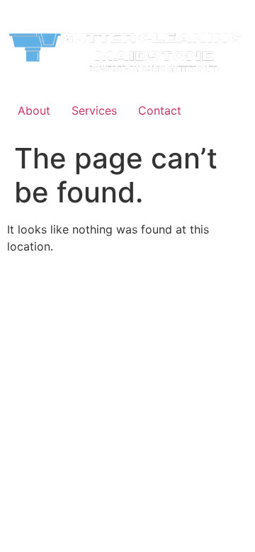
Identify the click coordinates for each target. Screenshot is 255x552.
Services (94, 110)
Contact (159, 110)
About (34, 110)
